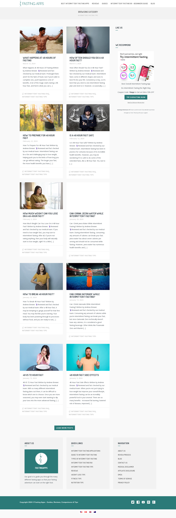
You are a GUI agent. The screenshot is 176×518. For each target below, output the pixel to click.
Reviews (95, 4)
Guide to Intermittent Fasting (84, 455)
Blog (153, 4)
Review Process (124, 455)
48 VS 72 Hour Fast (33, 375)
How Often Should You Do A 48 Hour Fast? (87, 59)
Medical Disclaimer (126, 467)
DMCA (120, 475)
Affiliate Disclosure (126, 471)
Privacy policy (124, 483)
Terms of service (125, 479)
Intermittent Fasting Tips (34, 97)
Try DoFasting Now (135, 97)
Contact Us (122, 463)
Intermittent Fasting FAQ (37, 94)
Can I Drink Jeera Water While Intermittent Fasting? (86, 215)
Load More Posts (64, 428)
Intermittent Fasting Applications (85, 451)
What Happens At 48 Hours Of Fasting (39, 59)
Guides (105, 4)
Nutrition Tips (77, 483)
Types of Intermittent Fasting (84, 459)
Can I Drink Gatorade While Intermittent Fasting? (85, 295)
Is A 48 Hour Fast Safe (82, 135)
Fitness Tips (76, 479)
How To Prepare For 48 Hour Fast (39, 137)
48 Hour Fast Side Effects (84, 375)
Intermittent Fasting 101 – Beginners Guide (129, 4)
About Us (121, 451)
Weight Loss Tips (78, 475)
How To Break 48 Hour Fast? (38, 294)
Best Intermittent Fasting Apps (75, 4)
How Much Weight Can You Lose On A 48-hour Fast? (40, 215)
